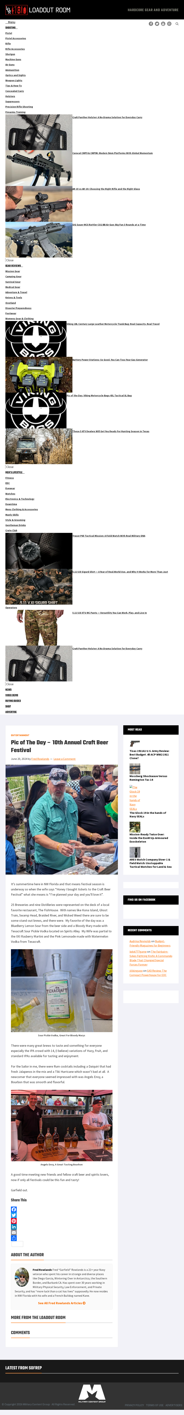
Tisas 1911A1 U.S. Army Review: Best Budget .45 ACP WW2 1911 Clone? (149, 754)
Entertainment (20, 735)
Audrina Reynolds (140, 941)
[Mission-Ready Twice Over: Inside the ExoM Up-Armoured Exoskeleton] (135, 824)
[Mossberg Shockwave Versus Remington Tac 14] (135, 765)
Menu (11, 22)
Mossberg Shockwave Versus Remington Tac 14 (148, 777)
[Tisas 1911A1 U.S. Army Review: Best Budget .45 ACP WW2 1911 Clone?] (135, 740)
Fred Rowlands (42, 1269)
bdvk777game (138, 951)
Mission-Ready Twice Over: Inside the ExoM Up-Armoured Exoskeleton (149, 837)
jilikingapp (136, 970)
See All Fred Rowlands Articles (60, 1303)
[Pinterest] (61, 1221)
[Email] (61, 1232)
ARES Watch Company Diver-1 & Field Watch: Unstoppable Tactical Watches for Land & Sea (151, 863)
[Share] (61, 1238)
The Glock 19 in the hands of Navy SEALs (148, 814)
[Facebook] (61, 1209)
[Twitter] (61, 1215)
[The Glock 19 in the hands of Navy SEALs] (135, 787)
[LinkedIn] (61, 1227)
